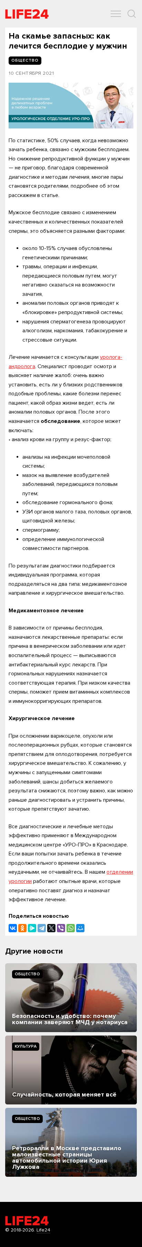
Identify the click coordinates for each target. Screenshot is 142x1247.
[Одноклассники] (22, 928)
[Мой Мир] (80, 928)
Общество (27, 974)
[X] (51, 928)
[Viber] (61, 928)
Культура (26, 1046)
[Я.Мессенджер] (32, 928)
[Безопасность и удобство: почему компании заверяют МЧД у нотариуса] (71, 997)
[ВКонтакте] (13, 928)
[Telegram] (42, 928)
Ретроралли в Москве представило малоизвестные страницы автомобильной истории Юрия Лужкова (66, 1157)
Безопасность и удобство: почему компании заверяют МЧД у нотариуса (70, 1019)
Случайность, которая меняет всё (64, 1094)
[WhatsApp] (71, 928)
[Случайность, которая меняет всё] (71, 1070)
